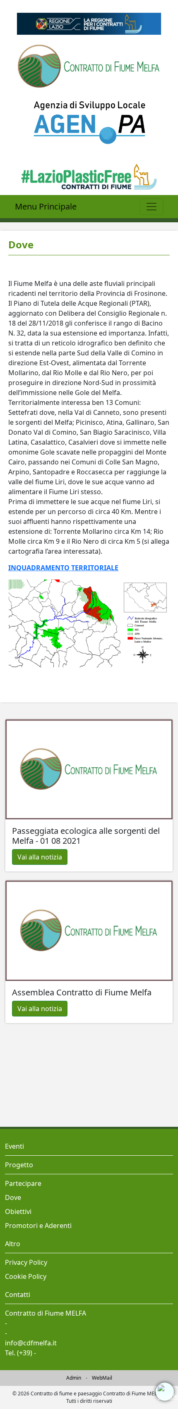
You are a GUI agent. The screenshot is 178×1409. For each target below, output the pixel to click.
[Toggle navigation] (151, 206)
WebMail (102, 1377)
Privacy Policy (26, 1262)
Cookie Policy (25, 1276)
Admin (73, 1377)
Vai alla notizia (39, 857)
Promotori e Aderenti (38, 1225)
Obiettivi (18, 1211)
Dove (13, 1197)
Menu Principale (46, 206)
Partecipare (23, 1183)
